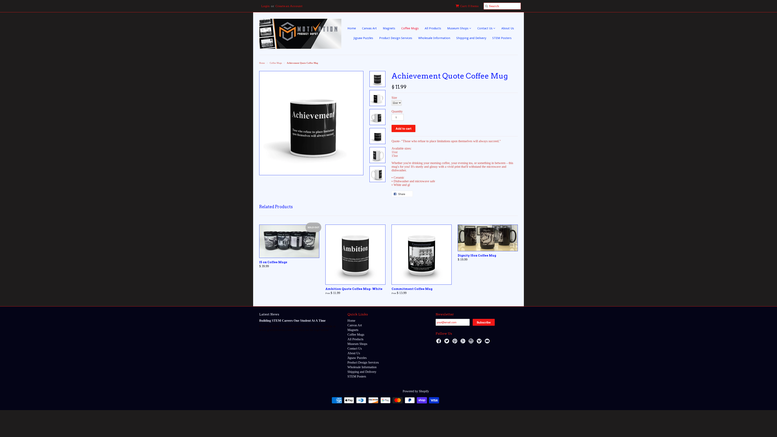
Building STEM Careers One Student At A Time (292, 320)
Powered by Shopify (416, 391)
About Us (507, 28)
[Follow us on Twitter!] (447, 342)
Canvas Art (369, 28)
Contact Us (485, 28)
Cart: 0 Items (469, 6)
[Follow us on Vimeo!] (480, 342)
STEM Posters (502, 38)
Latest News (269, 314)
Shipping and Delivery (471, 38)
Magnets (389, 28)
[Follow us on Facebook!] (439, 342)
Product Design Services (395, 38)
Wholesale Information (434, 38)
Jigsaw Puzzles (363, 38)
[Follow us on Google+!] (464, 342)
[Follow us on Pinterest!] (455, 342)
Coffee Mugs (410, 28)
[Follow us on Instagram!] (472, 342)
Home (351, 28)
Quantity (397, 111)
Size (394, 97)
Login (265, 6)
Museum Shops (458, 28)
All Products (433, 28)
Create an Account (289, 6)
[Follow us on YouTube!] (488, 342)
